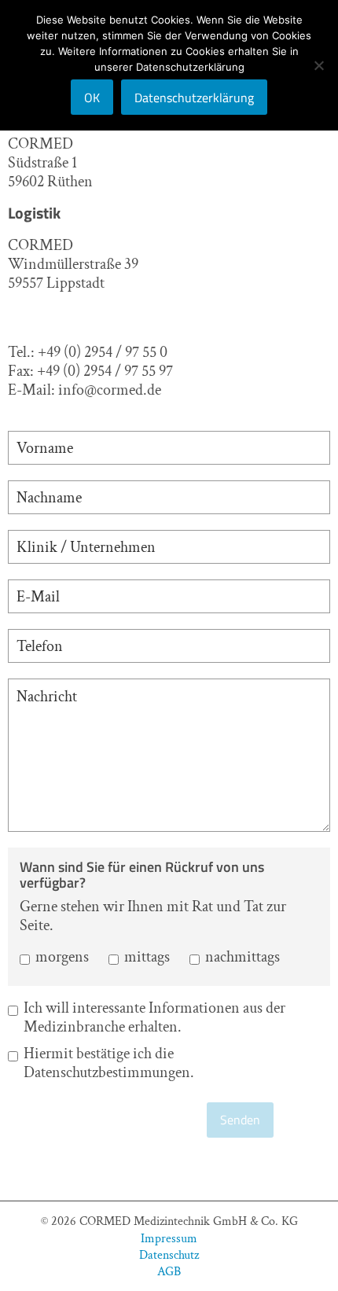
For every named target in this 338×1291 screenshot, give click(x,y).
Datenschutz (169, 1254)
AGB (169, 1270)
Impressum (169, 1237)
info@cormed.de (109, 390)
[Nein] (318, 65)
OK (92, 97)
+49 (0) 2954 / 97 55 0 (102, 352)
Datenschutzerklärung (194, 97)
